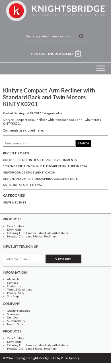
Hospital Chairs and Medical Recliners (32, 236)
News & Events (14, 202)
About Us (13, 279)
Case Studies (15, 226)
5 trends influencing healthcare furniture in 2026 (45, 166)
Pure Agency (70, 358)
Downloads (14, 229)
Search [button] (83, 143)
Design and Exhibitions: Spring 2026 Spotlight (41, 178)
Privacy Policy (15, 293)
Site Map (13, 296)
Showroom (13, 314)
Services (12, 282)
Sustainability (16, 320)
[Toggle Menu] (100, 68)
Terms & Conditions (19, 289)
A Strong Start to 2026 (22, 185)
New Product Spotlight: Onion (29, 172)
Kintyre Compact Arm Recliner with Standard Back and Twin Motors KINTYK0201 (49, 97)
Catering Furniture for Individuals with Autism (37, 233)
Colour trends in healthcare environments (40, 160)
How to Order (15, 324)
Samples (12, 317)
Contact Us (14, 286)
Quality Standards (18, 310)
